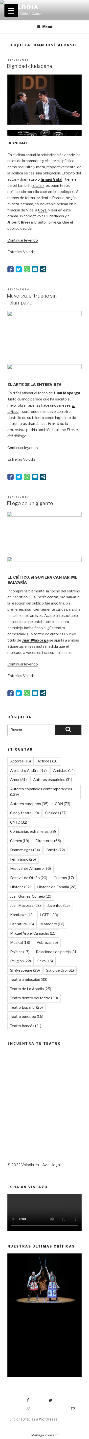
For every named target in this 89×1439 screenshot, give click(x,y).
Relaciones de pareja (57, 952)
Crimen (19, 841)
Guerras (64, 878)
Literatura (22, 924)
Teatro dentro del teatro (34, 998)
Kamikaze (22, 915)
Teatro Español (26, 1007)
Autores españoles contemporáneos (41, 792)
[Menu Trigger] (11, 10)
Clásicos (56, 813)
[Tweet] (19, 269)
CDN (62, 804)
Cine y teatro (24, 813)
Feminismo (23, 859)
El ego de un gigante (30, 503)
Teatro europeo (26, 1016)
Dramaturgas (25, 850)
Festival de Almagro (30, 868)
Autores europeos (29, 804)
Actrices (48, 761)
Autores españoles (52, 779)
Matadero (52, 924)
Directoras (48, 841)
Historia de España (56, 887)
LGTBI (49, 915)
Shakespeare (25, 970)
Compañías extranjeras (33, 831)
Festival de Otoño (28, 878)
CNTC (18, 822)
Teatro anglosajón (28, 979)
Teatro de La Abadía (30, 989)
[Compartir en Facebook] (10, 269)
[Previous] (16, 1311)
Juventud (58, 905)
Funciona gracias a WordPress (32, 1419)
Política (19, 952)
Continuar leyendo (22, 240)
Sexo (45, 961)
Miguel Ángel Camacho (33, 933)
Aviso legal (51, 1165)
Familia (55, 850)
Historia (20, 887)
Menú (47, 27)
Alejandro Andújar (28, 770)
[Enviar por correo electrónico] (35, 269)
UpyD (42, 210)
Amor (18, 779)
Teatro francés (25, 1026)
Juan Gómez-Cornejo (31, 896)
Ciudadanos (54, 216)
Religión (20, 961)
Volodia (23, 7)
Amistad (64, 770)
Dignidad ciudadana (29, 66)
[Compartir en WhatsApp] (27, 269)
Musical (20, 942)
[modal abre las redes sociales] (43, 269)
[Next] (73, 1311)
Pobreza (47, 942)
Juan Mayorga (25, 905)
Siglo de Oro (60, 970)
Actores (20, 761)
